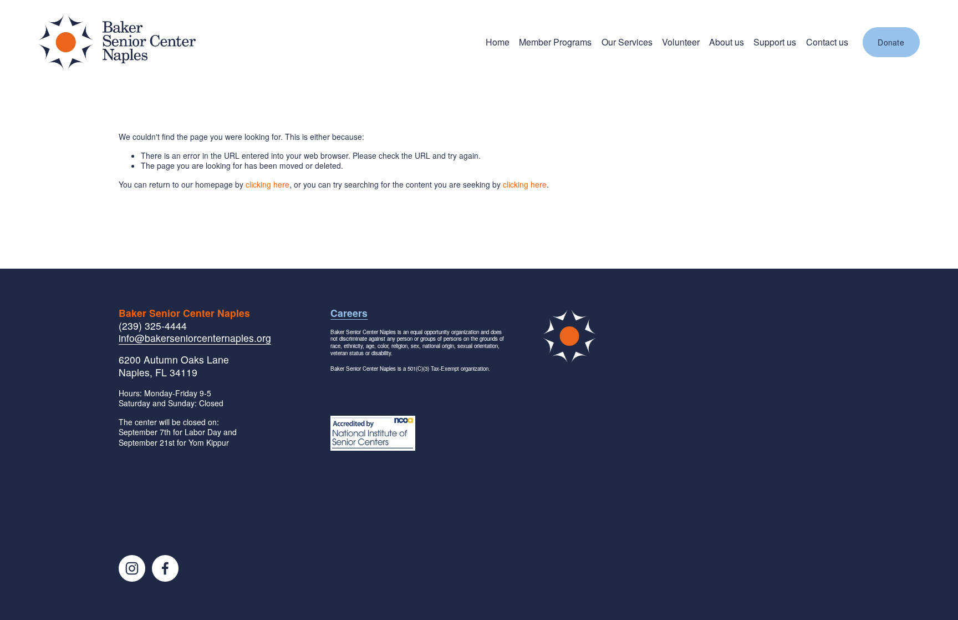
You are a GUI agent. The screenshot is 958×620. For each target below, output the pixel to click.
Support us (774, 42)
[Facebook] (165, 568)
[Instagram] (132, 568)
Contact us (827, 42)
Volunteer (681, 42)
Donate (891, 42)
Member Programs (555, 42)
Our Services (627, 42)
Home (497, 42)
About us (726, 42)
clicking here (267, 184)
